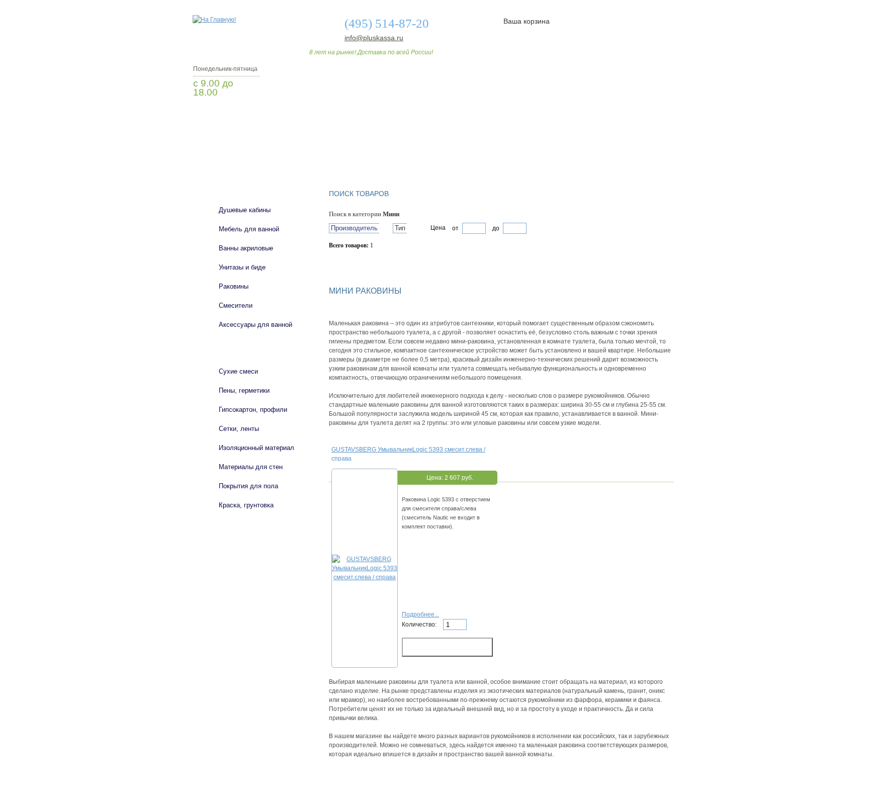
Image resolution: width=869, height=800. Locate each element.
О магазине (350, 152)
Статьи (501, 152)
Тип (400, 228)
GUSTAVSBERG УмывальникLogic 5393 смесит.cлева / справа (408, 453)
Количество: (420, 624)
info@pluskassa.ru (373, 38)
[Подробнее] (364, 577)
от (455, 228)
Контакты (635, 152)
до (495, 228)
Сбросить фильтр (375, 262)
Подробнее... (420, 614)
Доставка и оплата (429, 152)
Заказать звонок (246, 118)
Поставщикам (565, 152)
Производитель (354, 228)
